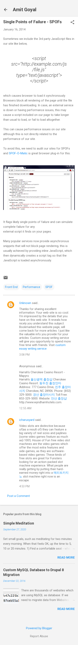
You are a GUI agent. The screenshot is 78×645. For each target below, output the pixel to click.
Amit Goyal (24, 9)
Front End (11, 287)
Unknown (25, 303)
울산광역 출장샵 (41, 379)
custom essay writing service (42, 346)
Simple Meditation (18, 523)
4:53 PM (24, 486)
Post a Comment (18, 496)
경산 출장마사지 (44, 394)
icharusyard (26, 420)
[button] (72, 22)
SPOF (49, 287)
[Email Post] (5, 279)
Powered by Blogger (39, 628)
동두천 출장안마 (50, 383)
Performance (31, 287)
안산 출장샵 (59, 398)
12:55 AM (25, 408)
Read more (66, 557)
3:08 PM (24, 354)
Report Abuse (39, 636)
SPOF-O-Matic (18, 153)
